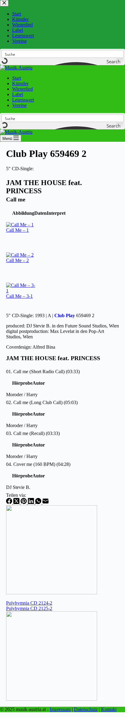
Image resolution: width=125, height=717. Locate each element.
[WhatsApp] (38, 502)
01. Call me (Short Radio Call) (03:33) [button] (43, 371)
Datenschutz (86, 709)
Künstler (20, 83)
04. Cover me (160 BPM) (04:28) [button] (38, 464)
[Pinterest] (24, 502)
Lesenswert (23, 99)
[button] (23, 213)
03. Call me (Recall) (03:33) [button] (33, 433)
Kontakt (109, 709)
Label (17, 94)
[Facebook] (9, 502)
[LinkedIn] (31, 502)
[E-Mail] (45, 502)
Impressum (60, 709)
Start (16, 78)
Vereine (19, 105)
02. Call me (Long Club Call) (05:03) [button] (42, 402)
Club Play (64, 315)
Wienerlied (22, 88)
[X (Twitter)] (17, 502)
